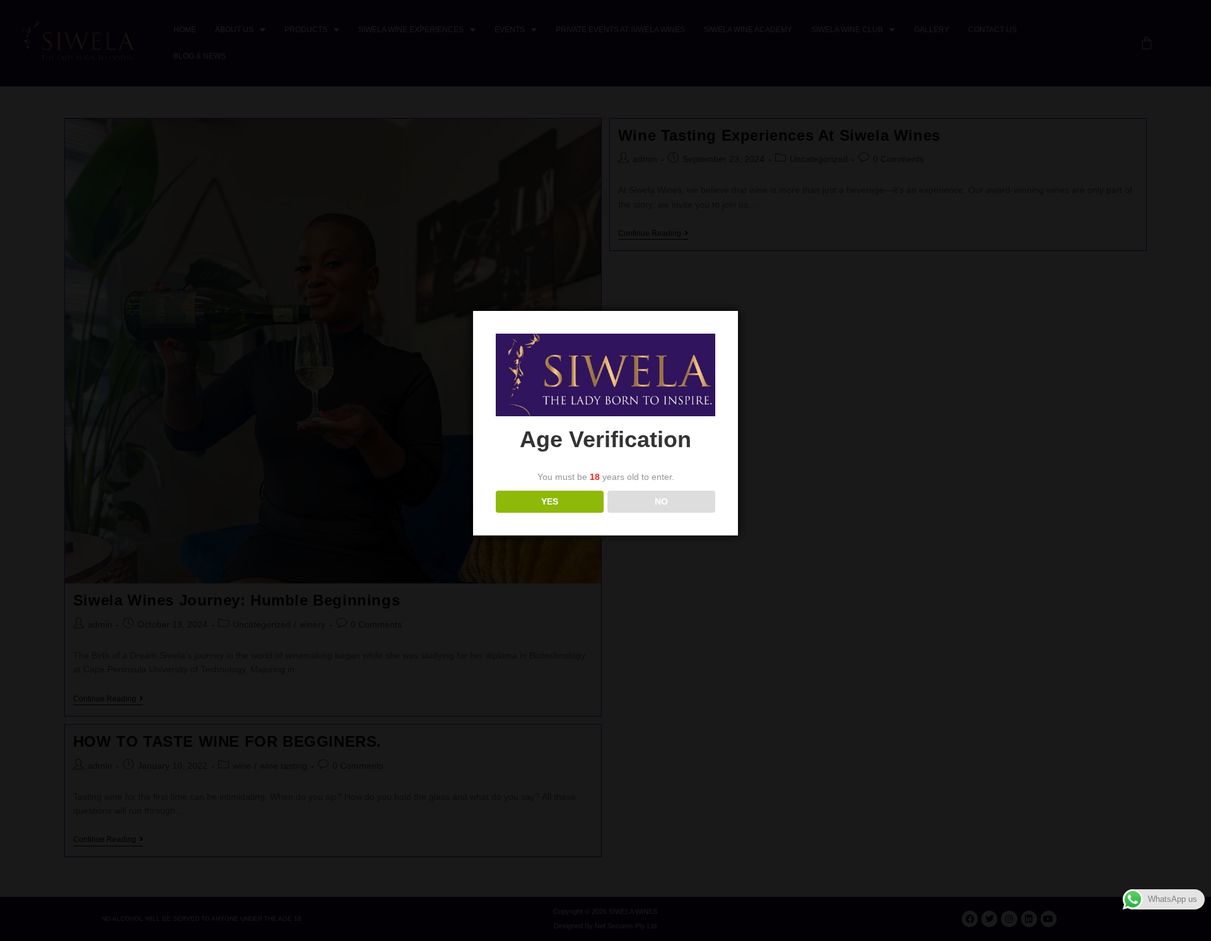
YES (549, 501)
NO (661, 501)
